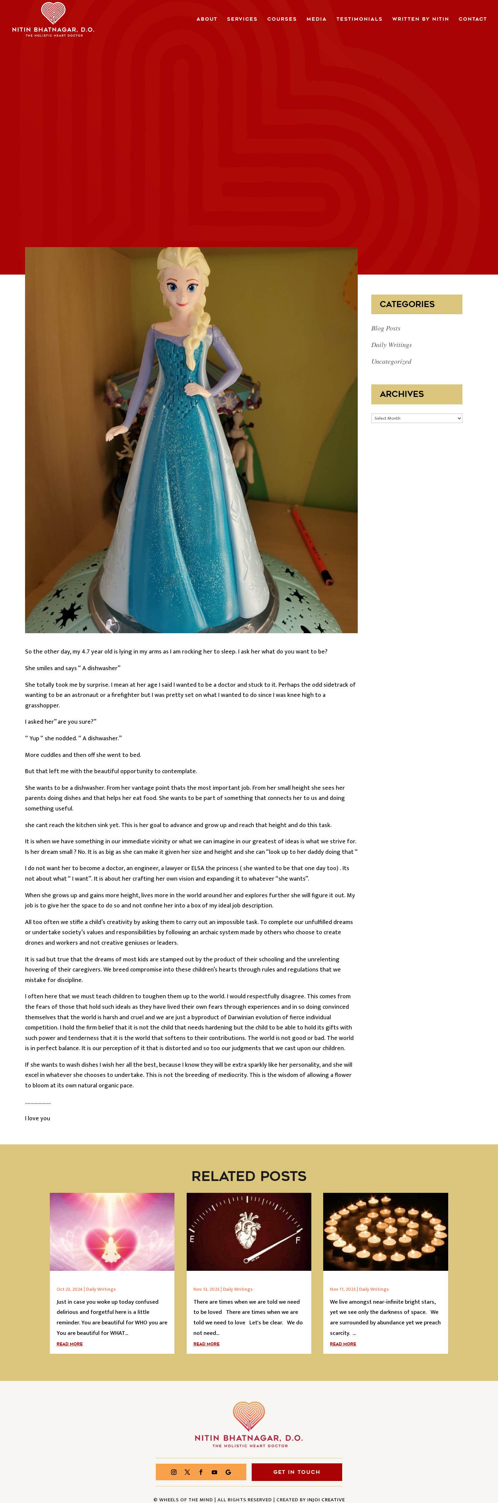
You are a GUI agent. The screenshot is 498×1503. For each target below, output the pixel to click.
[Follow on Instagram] (173, 1472)
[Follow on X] (187, 1472)
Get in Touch (296, 1472)
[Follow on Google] (228, 1472)
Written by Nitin (420, 19)
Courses (282, 19)
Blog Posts (385, 327)
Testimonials (359, 19)
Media (317, 19)
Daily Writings (391, 344)
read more (70, 1344)
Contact (473, 19)
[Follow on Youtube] (214, 1472)
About (206, 19)
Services (242, 19)
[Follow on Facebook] (200, 1472)
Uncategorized (391, 361)
